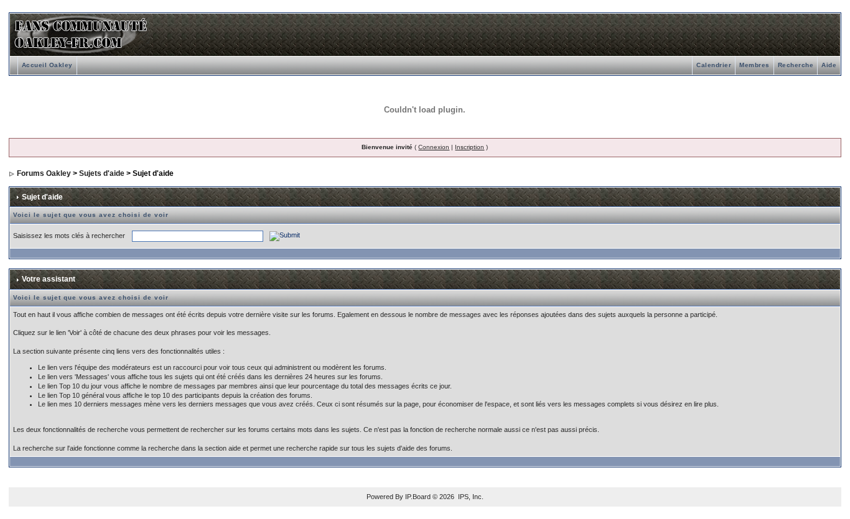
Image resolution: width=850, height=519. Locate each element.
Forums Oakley (44, 173)
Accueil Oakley (47, 65)
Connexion (433, 147)
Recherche (796, 65)
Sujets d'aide (101, 173)
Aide (828, 65)
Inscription (469, 147)
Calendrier (713, 65)
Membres (754, 65)
